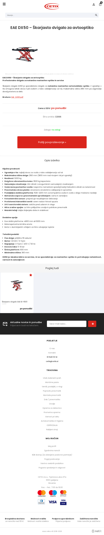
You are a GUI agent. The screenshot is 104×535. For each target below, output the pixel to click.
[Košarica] (100, 4)
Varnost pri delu (52, 416)
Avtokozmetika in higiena (52, 421)
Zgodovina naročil (52, 450)
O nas (52, 348)
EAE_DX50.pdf (17, 97)
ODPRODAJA (52, 425)
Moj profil (52, 446)
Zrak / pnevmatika (52, 399)
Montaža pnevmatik (52, 395)
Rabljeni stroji (52, 429)
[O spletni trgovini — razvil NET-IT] (96, 531)
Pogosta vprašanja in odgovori (52, 467)
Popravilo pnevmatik (52, 391)
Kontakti (52, 352)
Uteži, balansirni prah (52, 378)
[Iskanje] (96, 15)
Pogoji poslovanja (52, 459)
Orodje (52, 404)
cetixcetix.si (52, 361)
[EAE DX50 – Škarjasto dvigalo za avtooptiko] (52, 54)
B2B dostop (52, 455)
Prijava (93, 4)
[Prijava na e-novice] (92, 324)
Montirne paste (52, 382)
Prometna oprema (52, 412)
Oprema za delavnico (52, 408)
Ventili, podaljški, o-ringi (52, 386)
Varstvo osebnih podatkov (52, 463)
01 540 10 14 (52, 357)
